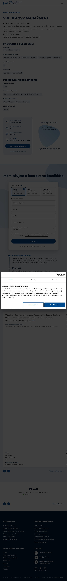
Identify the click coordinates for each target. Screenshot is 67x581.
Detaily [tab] (33, 280)
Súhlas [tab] (12, 280)
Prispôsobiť (32, 304)
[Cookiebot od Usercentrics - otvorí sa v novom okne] (57, 275)
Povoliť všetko (54, 304)
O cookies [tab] (55, 280)
